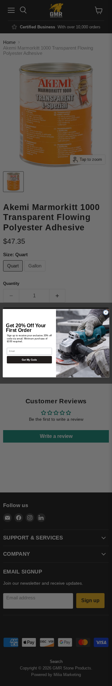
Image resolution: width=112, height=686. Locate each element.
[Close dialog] (105, 312)
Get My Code (29, 359)
